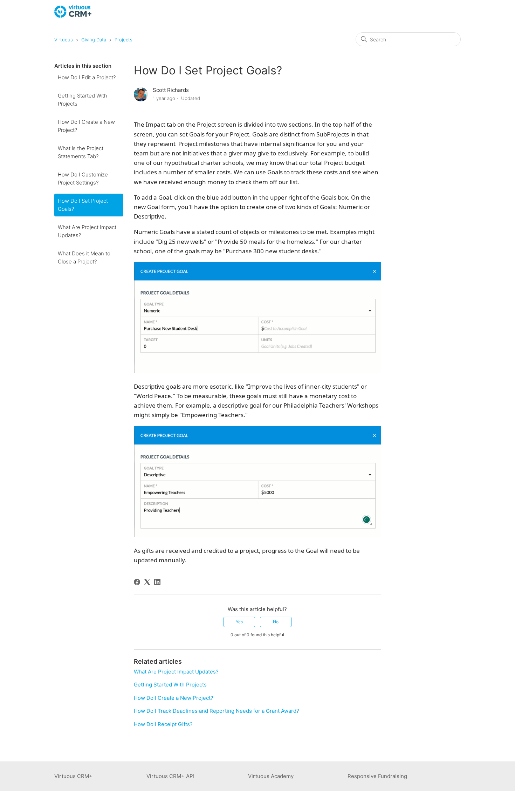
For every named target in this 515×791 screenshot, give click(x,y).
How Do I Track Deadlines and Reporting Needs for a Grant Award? (216, 711)
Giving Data (93, 39)
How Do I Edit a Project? (87, 77)
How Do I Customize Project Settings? (83, 178)
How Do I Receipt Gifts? (163, 724)
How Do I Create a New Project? (86, 126)
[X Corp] (147, 582)
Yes (239, 621)
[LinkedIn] (157, 582)
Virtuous (63, 39)
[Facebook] (137, 582)
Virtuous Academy (271, 776)
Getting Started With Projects (82, 99)
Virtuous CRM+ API (170, 776)
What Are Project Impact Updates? (87, 231)
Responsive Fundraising (377, 776)
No (276, 621)
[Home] (73, 16)
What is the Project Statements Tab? (80, 152)
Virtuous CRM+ (73, 776)
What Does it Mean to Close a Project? (84, 257)
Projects (123, 39)
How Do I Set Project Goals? (83, 204)
